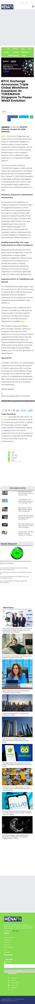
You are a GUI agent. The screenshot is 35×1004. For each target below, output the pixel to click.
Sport (23, 55)
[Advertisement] (17, 27)
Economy (16, 52)
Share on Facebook (12, 116)
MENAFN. (12, 999)
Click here (15, 931)
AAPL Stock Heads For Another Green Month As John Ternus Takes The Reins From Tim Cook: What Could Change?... (17, 630)
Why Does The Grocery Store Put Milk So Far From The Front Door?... (26, 493)
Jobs (5, 950)
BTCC (4, 136)
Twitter (13, 980)
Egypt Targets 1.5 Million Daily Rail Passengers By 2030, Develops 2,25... (25, 509)
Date (4, 111)
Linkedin (13, 987)
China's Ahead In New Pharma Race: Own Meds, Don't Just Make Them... (25, 501)
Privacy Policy (8, 940)
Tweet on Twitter (24, 116)
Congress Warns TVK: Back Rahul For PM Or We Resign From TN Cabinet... (26, 533)
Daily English (9, 959)
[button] (26, 3)
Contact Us (7, 942)
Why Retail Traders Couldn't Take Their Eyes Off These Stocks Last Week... (26, 525)
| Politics (6, 52)
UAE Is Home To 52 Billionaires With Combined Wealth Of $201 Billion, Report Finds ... (15, 740)
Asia (29, 49)
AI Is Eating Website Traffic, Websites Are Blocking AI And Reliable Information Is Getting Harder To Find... (15, 836)
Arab (22, 49)
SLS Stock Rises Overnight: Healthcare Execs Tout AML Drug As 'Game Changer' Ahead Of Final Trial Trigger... (17, 812)
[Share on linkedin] (9, 119)
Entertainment (10, 55)
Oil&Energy (27, 52)
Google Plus (14, 983)
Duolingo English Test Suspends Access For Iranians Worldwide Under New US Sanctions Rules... (17, 764)
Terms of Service (9, 937)
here (23, 321)
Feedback (7, 952)
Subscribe (19, 971)
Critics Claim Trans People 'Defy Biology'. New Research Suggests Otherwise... (17, 656)
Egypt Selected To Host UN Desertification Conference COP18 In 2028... (16, 691)
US (6, 49)
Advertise (6, 945)
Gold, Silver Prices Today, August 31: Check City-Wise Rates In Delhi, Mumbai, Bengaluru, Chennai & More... (17, 788)
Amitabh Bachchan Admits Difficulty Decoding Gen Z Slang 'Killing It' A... (26, 517)
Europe (15, 49)
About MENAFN (8, 947)
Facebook (14, 978)
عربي (22, 3)
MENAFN (6, 127)
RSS (12, 990)
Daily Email (14, 985)
